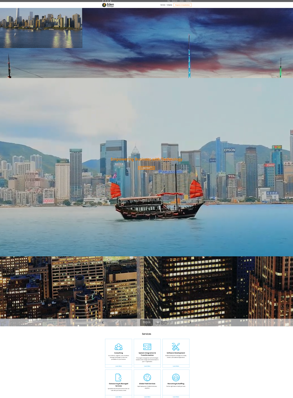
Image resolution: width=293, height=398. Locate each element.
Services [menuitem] (162, 5)
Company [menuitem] (169, 5)
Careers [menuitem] (182, 1)
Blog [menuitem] (169, 1)
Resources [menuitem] (174, 1)
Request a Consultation (182, 5)
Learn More (118, 366)
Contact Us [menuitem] (188, 1)
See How (146, 168)
